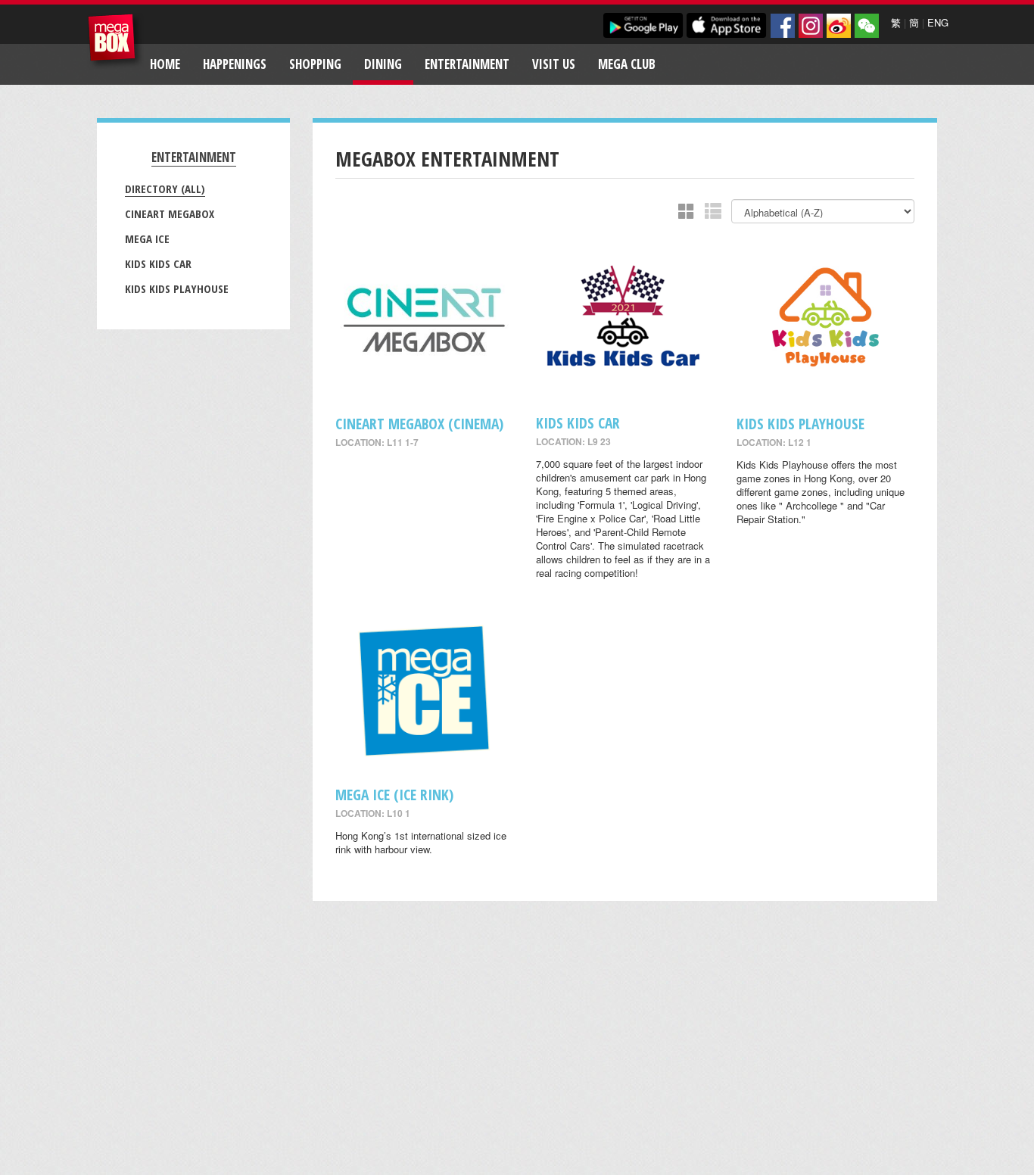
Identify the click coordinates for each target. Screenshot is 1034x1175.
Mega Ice (147, 238)
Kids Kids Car (158, 263)
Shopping (315, 64)
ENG (937, 22)
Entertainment (467, 64)
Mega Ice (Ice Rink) (394, 794)
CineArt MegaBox (169, 213)
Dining (383, 64)
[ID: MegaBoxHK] (867, 26)
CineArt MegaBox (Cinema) (419, 423)
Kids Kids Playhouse (177, 288)
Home (165, 64)
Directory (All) (165, 188)
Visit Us (553, 64)
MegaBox (115, 41)
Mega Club (627, 64)
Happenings (234, 64)
